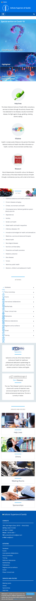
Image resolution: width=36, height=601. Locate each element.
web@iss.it (10, 537)
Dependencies (10, 215)
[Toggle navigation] (3, 14)
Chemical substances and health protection (18, 199)
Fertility (8, 218)
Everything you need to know (12, 49)
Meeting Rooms (18, 480)
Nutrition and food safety (13, 247)
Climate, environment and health (15, 206)
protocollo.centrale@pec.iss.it (13, 535)
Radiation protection (11, 254)
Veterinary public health (12, 264)
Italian (5, 2)
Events (4, 551)
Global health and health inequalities (16, 225)
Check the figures (8, 78)
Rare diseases (10, 257)
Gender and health (11, 222)
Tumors (8, 261)
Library (18, 456)
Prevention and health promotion (15, 250)
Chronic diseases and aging (13, 202)
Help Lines (18, 432)
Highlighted (6, 64)
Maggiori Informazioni (19, 599)
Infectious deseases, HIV (13, 229)
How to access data (8, 76)
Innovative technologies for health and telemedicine (20, 232)
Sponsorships (18, 505)
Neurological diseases (12, 243)
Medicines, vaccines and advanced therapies (18, 236)
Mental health (10, 240)
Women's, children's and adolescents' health (18, 268)
